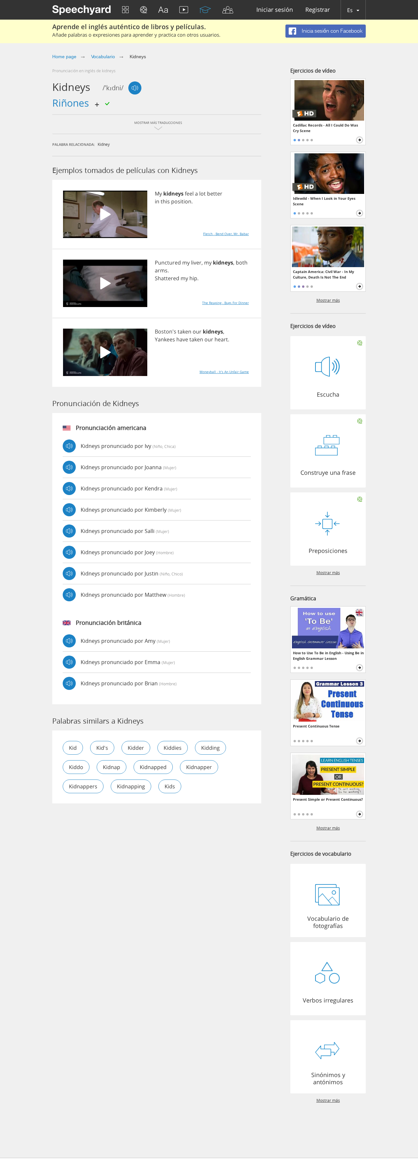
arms (161, 270)
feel (189, 193)
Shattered (167, 278)
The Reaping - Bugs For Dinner (225, 302)
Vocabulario (103, 56)
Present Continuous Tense (316, 726)
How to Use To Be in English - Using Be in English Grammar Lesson (328, 655)
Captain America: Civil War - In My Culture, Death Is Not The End (323, 274)
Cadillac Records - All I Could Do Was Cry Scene (325, 128)
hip (193, 278)
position (181, 201)
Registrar (317, 10)
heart (221, 339)
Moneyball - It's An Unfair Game (224, 371)
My (158, 193)
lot (202, 193)
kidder (136, 747)
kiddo (76, 767)
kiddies (173, 747)
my (186, 262)
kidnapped (153, 767)
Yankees (165, 339)
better (214, 193)
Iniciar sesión (274, 10)
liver (196, 262)
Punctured (168, 262)
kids (170, 786)
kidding (210, 747)
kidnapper (199, 767)
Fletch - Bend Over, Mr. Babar (226, 233)
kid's (102, 747)
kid (73, 747)
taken (184, 331)
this (165, 201)
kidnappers (83, 786)
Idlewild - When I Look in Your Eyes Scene (324, 201)
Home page (64, 56)
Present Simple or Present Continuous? (328, 799)
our (197, 331)
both (242, 262)
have (182, 339)
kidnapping (131, 786)
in (157, 201)
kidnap (111, 767)
